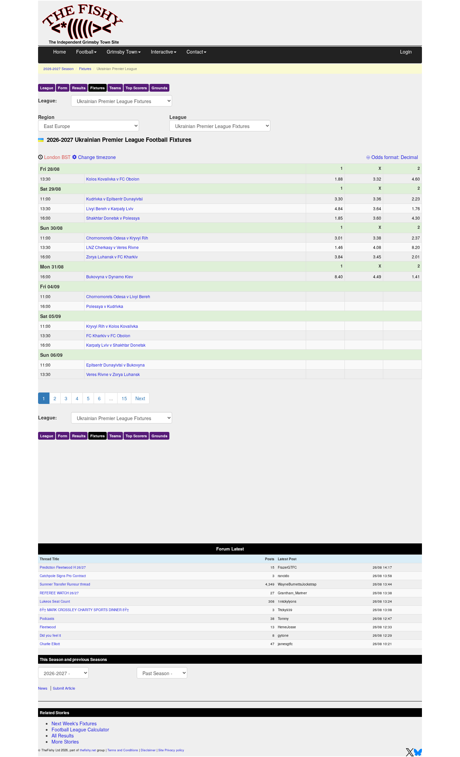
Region (46, 117)
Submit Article (64, 688)
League (46, 87)
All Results (63, 735)
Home (59, 51)
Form (62, 87)
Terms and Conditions (122, 750)
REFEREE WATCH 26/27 (59, 593)
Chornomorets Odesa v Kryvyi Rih (117, 238)
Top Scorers (136, 87)
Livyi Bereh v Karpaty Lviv (109, 208)
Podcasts (47, 618)
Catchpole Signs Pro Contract (63, 575)
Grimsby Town (122, 51)
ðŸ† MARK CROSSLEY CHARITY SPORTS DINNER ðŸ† (84, 609)
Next (140, 398)
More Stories (65, 741)
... (111, 398)
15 (124, 398)
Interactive (162, 51)
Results (79, 87)
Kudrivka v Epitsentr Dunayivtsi (114, 198)
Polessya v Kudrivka (104, 306)
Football (84, 51)
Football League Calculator (80, 729)
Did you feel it (50, 635)
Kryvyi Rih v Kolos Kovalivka (112, 326)
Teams (115, 87)
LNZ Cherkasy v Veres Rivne (112, 247)
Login (406, 51)
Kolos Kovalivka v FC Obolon (112, 179)
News (42, 688)
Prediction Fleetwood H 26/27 (63, 567)
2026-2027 (58, 68)
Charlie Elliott (50, 643)
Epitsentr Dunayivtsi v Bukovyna (115, 365)
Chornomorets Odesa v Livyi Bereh (118, 296)
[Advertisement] (278, 16)
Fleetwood (48, 627)
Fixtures (85, 68)
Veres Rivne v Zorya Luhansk (113, 374)
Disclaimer (148, 750)
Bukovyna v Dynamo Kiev (109, 276)
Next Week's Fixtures (74, 723)
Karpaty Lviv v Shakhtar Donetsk (115, 345)
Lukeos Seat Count (55, 601)
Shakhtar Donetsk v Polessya (113, 218)
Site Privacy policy (171, 750)
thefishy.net (88, 750)
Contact (195, 51)
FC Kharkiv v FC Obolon (108, 335)
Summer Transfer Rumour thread (65, 584)
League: (47, 100)
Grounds (159, 87)
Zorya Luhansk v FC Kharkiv (112, 256)
